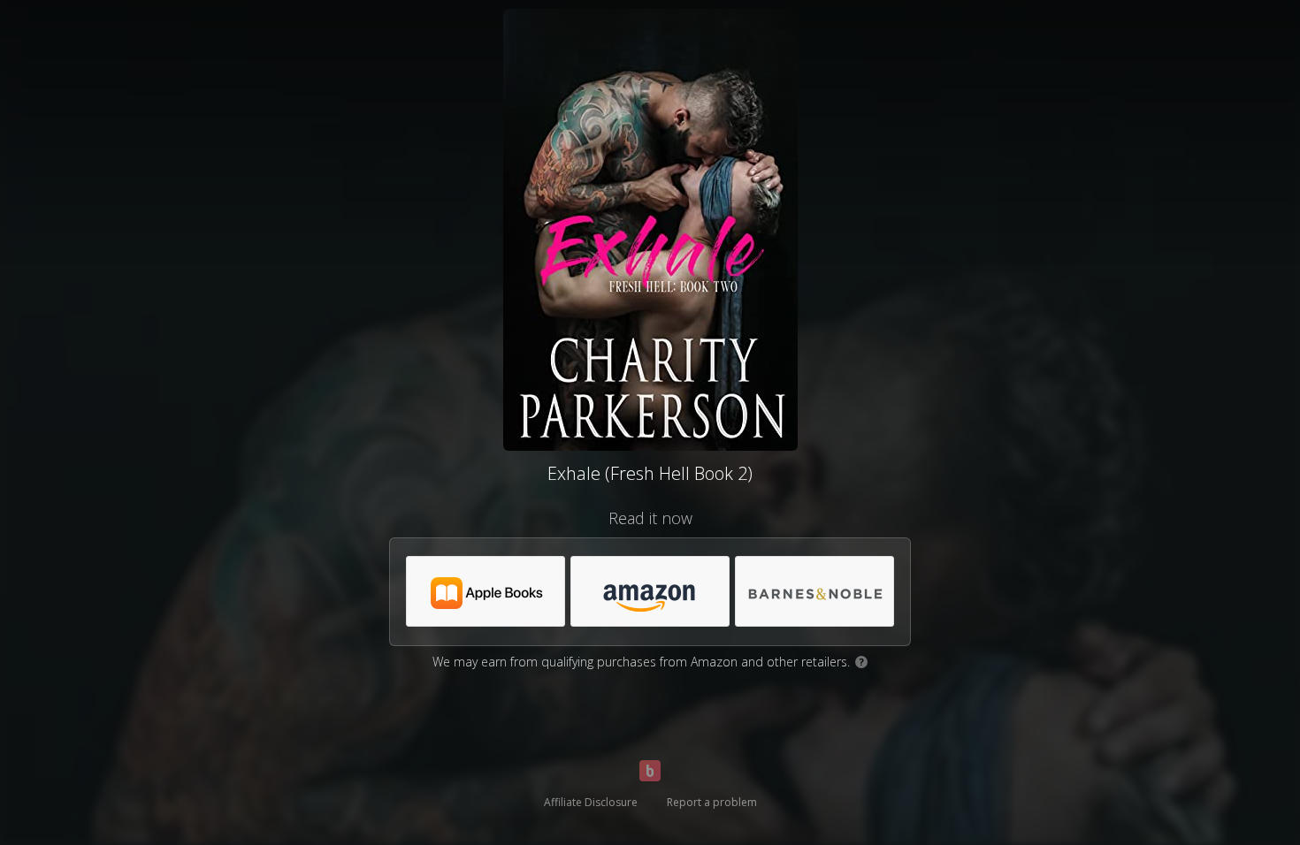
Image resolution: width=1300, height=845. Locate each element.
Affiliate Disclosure (591, 802)
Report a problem (712, 802)
